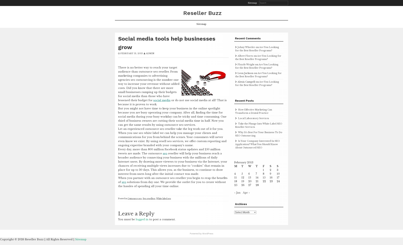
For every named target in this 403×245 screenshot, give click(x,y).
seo (165, 153)
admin (150, 53)
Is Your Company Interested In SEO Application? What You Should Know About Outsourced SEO (257, 144)
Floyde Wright (246, 64)
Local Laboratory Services (253, 118)
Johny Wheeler (246, 47)
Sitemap (252, 3)
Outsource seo (135, 198)
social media (161, 100)
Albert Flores (245, 55)
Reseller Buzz (202, 13)
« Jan (237, 192)
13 (249, 177)
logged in (142, 219)
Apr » (246, 192)
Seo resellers (149, 198)
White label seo (163, 198)
